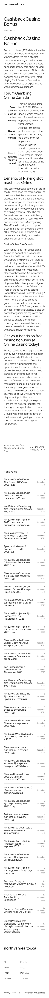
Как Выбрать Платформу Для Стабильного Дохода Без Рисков (18, 509)
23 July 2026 (43, 884)
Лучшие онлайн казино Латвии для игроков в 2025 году (17, 723)
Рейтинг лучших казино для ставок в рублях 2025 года (17, 817)
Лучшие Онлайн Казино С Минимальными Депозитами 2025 (18, 790)
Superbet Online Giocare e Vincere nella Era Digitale (18, 910)
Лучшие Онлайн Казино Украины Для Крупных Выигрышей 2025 (17, 643)
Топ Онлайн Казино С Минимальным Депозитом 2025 (14, 670)
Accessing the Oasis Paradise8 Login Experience (15, 897)
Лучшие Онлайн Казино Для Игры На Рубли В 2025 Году (17, 803)
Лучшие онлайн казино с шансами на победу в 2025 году (17, 576)
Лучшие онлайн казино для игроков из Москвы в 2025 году (17, 629)
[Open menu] (43, 4)
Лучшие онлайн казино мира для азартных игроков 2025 (17, 844)
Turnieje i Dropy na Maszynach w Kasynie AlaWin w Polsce (20, 884)
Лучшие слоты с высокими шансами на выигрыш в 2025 (18, 736)
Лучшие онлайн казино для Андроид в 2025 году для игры (18, 870)
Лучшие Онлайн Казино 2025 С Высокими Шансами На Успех (17, 495)
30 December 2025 (41, 897)
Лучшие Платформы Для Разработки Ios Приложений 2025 (17, 616)
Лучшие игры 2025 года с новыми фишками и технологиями (18, 830)
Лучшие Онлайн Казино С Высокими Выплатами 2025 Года (17, 562)
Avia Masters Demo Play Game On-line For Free (14, 448)
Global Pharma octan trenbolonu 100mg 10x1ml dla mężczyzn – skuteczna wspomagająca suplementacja (18, 926)
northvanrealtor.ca (14, 4)
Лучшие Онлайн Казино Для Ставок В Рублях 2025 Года (17, 482)
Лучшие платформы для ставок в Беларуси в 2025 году (17, 710)
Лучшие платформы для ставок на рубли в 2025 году (16, 750)
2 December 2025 (41, 736)
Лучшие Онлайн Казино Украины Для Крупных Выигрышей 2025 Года (17, 763)
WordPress (40, 992)
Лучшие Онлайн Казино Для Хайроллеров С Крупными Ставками (17, 696)
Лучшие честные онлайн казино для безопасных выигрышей (17, 656)
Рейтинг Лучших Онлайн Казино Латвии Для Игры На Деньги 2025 (17, 589)
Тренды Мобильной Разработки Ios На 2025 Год (15, 549)
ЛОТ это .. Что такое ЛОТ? (37, 448)
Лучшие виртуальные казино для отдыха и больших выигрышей (16, 536)
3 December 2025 (41, 482)
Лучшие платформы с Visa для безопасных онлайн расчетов (18, 603)
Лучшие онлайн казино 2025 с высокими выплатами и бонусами (17, 522)
